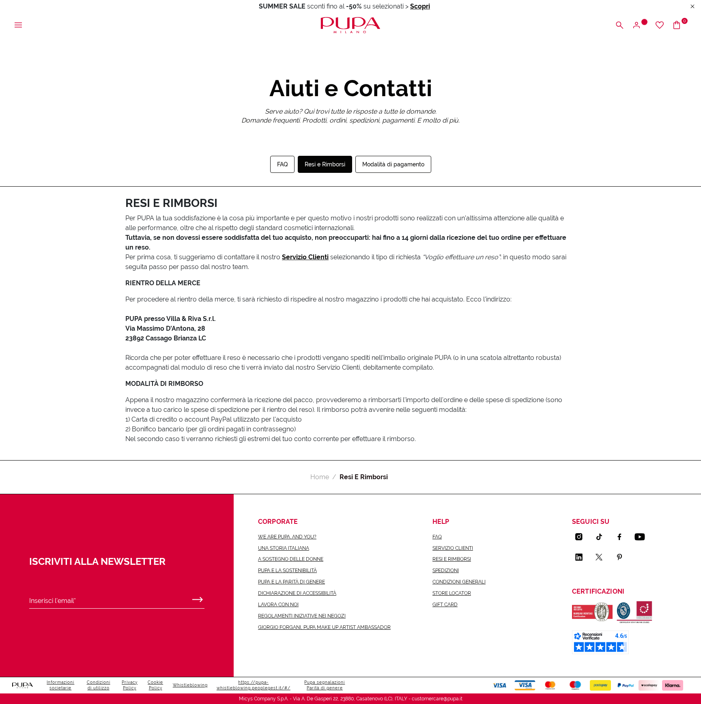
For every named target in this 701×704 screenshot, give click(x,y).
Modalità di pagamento (393, 164)
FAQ (282, 164)
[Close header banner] (692, 6)
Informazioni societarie (60, 685)
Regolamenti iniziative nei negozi (302, 616)
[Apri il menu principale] (18, 25)
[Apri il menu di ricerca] (619, 25)
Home (319, 477)
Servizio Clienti (305, 257)
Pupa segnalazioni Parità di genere (324, 685)
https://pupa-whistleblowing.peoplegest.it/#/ (253, 685)
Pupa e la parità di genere (291, 582)
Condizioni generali (459, 582)
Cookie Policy (155, 685)
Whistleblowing (190, 685)
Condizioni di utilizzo (98, 685)
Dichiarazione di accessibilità (297, 593)
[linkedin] (582, 557)
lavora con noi (278, 604)
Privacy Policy (130, 685)
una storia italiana (283, 548)
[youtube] (643, 537)
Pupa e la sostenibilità (287, 570)
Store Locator (451, 593)
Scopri (420, 6)
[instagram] (582, 537)
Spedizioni (445, 570)
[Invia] (197, 598)
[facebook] (623, 537)
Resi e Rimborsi (325, 164)
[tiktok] (602, 537)
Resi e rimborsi (451, 559)
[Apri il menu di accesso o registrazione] (639, 25)
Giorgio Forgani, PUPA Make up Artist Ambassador (324, 627)
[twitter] (602, 557)
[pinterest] (623, 557)
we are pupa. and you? (287, 537)
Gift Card (445, 604)
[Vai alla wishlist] (659, 25)
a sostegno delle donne (290, 559)
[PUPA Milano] (350, 24)
